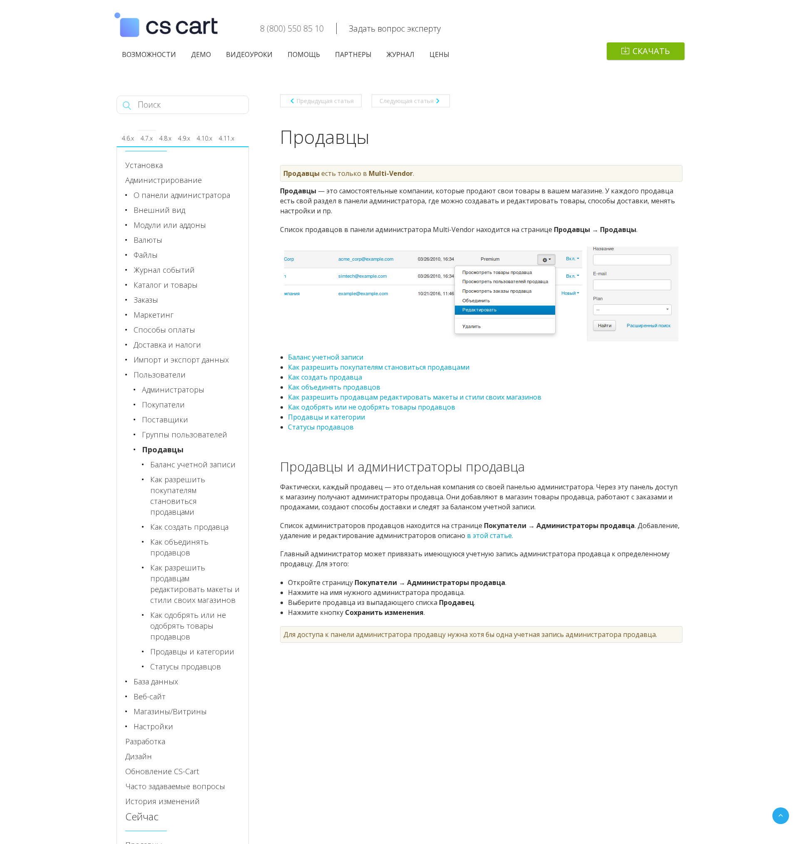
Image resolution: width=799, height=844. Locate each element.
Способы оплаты (164, 330)
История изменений (162, 801)
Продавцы (163, 449)
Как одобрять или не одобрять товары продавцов (371, 407)
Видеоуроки (249, 54)
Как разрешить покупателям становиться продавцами (378, 367)
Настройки (153, 726)
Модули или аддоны (170, 225)
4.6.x (128, 138)
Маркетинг (154, 315)
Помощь (304, 54)
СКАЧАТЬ (651, 51)
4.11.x (226, 138)
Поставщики (165, 419)
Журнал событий (164, 270)
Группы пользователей (184, 434)
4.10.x (204, 138)
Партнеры (353, 54)
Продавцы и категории (326, 417)
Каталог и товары (166, 285)
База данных (156, 681)
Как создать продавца (325, 377)
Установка (144, 165)
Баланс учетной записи (325, 357)
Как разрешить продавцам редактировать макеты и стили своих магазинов (414, 397)
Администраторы (173, 390)
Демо (201, 54)
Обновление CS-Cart (162, 771)
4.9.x (184, 138)
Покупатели (163, 405)
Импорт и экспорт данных (181, 360)
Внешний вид (159, 210)
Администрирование (163, 180)
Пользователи (160, 375)
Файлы (146, 255)
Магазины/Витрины (170, 711)
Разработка (145, 741)
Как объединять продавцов (334, 387)
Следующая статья (407, 101)
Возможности (149, 54)
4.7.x (147, 138)
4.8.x (165, 138)
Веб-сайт (150, 696)
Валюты (148, 240)
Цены (439, 54)
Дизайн (138, 756)
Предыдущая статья (325, 101)
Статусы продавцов (321, 427)
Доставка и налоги (167, 345)
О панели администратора (182, 195)
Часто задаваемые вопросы (175, 786)
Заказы (146, 300)
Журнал (400, 54)
